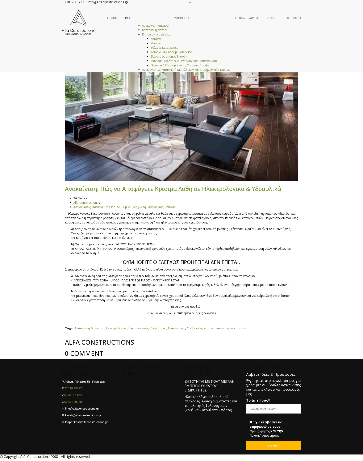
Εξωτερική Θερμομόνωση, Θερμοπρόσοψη (179, 65)
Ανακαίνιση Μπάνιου (89, 328)
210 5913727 (73, 388)
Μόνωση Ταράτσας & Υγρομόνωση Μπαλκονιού (183, 61)
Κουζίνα (156, 39)
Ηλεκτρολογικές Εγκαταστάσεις (127, 328)
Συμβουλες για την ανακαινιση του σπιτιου (216, 328)
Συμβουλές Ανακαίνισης (167, 328)
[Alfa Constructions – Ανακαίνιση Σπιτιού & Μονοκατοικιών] (78, 12)
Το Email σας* (258, 400)
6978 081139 (73, 395)
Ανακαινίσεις (82, 207)
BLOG (270, 18)
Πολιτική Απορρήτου (264, 435)
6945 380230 (73, 401)
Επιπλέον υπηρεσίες (156, 34)
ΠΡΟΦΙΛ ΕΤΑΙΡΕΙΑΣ (247, 18)
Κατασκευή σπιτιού (155, 30)
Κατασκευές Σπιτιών (106, 207)
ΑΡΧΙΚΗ (112, 18)
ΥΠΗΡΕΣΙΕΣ (182, 18)
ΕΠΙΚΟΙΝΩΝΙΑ (291, 18)
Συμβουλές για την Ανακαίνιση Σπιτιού (148, 207)
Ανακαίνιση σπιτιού (155, 26)
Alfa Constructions (85, 203)
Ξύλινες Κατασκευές (164, 48)
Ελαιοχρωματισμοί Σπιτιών (168, 56)
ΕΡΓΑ (126, 18)
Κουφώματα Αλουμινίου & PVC (171, 52)
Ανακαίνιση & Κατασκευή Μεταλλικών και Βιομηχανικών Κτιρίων (186, 70)
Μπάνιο (155, 43)
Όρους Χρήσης (260, 431)
